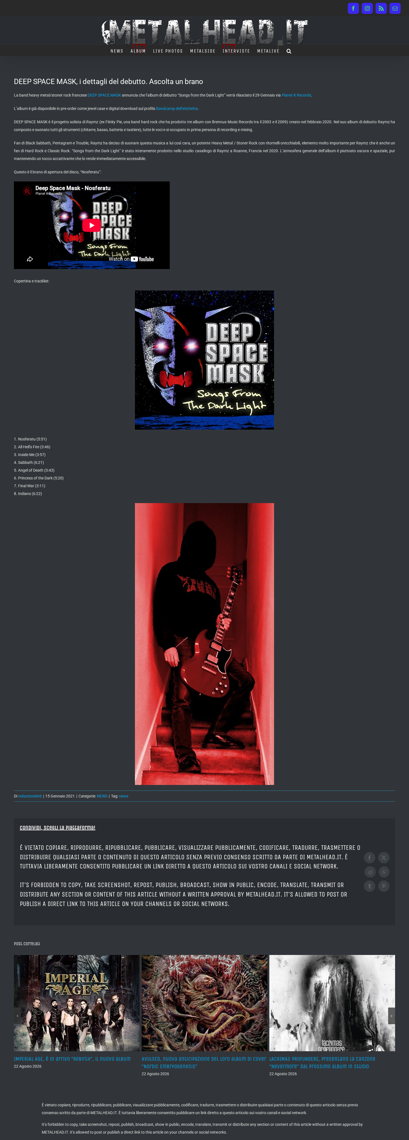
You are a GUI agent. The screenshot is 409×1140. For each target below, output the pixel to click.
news (123, 796)
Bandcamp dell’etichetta (177, 108)
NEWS (102, 796)
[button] (289, 50)
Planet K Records (296, 95)
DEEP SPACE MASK (104, 95)
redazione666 (30, 796)
